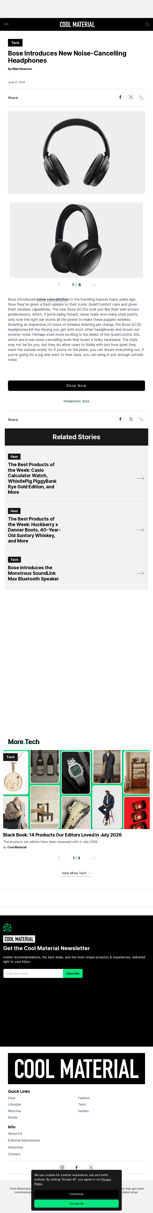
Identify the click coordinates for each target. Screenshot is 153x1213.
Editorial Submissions (24, 1140)
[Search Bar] (147, 24)
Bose (85, 401)
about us (15, 1134)
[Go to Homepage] (77, 25)
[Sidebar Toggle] (6, 24)
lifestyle (14, 1104)
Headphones (72, 401)
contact (14, 1154)
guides (83, 1111)
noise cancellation (52, 299)
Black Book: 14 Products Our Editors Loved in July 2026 (62, 835)
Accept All (76, 1203)
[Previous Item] (59, 285)
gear (11, 1098)
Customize (76, 1194)
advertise (15, 1147)
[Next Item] (94, 285)
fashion (84, 1098)
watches (14, 1111)
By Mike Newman (20, 69)
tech (82, 1104)
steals (12, 1117)
